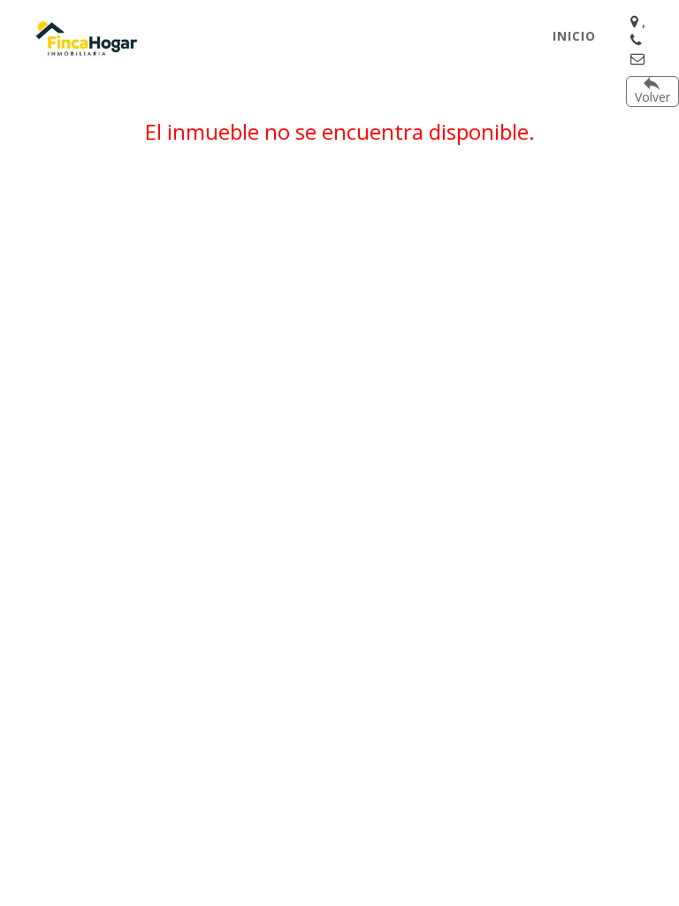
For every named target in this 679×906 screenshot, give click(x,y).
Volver (652, 96)
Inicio (574, 35)
